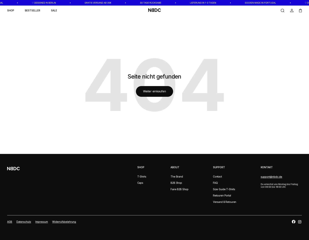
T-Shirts (141, 176)
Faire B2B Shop (179, 189)
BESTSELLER (32, 10)
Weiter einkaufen (154, 91)
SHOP (10, 10)
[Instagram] (300, 222)
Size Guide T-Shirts (224, 189)
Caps (140, 182)
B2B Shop (176, 182)
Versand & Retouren (224, 201)
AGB (9, 221)
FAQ (215, 182)
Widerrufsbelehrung (64, 221)
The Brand (177, 176)
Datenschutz (23, 221)
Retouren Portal (222, 195)
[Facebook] (293, 222)
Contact (217, 176)
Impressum (41, 221)
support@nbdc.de (271, 176)
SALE (54, 10)
